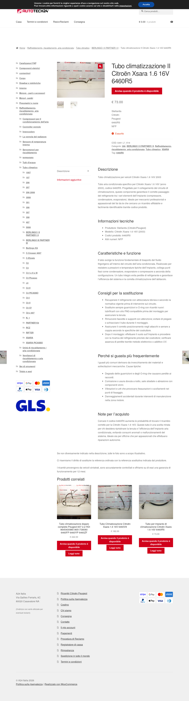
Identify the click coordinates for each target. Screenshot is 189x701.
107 (28, 177)
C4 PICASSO (32, 292)
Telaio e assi (25, 371)
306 (124, 146)
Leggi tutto (74, 553)
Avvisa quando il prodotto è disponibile (137, 91)
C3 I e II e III (32, 272)
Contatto (65, 621)
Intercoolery (29, 131)
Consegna (79, 21)
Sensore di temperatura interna (34, 143)
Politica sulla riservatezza (74, 599)
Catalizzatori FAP (27, 63)
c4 (27, 282)
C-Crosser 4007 (33, 252)
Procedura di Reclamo (72, 638)
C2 (27, 262)
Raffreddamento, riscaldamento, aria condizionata (50, 47)
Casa (19, 21)
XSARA (165, 149)
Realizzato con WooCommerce (61, 684)
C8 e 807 (30, 312)
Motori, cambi (26, 98)
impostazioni (125, 6)
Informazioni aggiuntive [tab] (69, 179)
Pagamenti (66, 633)
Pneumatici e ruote (28, 103)
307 (28, 212)
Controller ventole (32, 126)
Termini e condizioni (37, 21)
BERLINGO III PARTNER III (38, 242)
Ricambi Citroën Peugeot (74, 593)
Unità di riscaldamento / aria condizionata (35, 349)
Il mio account (68, 627)
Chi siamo (66, 610)
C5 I (28, 297)
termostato (28, 157)
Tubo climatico (82, 47)
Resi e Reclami (61, 21)
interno (23, 88)
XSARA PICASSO (34, 342)
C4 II (28, 287)
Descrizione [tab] (63, 171)
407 (28, 222)
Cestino (65, 604)
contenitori (24, 73)
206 (28, 182)
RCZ (28, 327)
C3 (27, 267)
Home (22, 47)
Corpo (22, 78)
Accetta (146, 4)
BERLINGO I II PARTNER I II (105, 47)
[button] (100, 66)
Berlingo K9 (32, 247)
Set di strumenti (27, 366)
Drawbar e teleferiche (30, 83)
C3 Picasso (31, 277)
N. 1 (28, 317)
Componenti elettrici (29, 68)
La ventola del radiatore (35, 136)
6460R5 (120, 152)
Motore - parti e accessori (32, 93)
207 (28, 187)
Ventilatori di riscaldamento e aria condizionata (33, 358)
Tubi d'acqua (29, 162)
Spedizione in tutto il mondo (75, 656)
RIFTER (30, 332)
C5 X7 (29, 307)
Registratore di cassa (72, 644)
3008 (28, 197)
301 (28, 202)
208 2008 (30, 192)
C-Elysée (30, 257)
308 (28, 217)
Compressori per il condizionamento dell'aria (36, 120)
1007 (28, 172)
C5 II (28, 302)
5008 (28, 227)
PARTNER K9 (32, 322)
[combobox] (156, 11)
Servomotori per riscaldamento (31, 151)
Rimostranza (67, 650)
